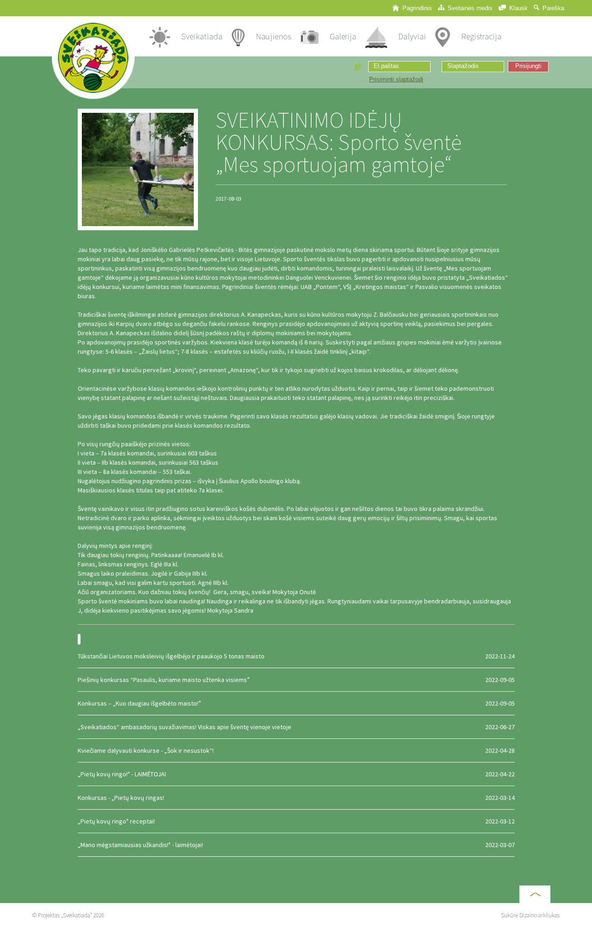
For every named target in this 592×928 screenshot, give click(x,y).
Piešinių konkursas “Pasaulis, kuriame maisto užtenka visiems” (296, 680)
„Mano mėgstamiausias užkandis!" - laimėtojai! (296, 845)
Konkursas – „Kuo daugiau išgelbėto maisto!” (296, 703)
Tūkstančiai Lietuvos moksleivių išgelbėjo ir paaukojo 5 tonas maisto (296, 656)
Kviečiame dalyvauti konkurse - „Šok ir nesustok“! (296, 750)
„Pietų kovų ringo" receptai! (296, 821)
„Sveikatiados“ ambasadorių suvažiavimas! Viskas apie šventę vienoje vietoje (296, 727)
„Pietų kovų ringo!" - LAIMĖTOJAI (296, 774)
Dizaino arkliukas (539, 915)
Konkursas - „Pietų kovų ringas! (296, 797)
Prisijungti (528, 66)
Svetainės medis (469, 8)
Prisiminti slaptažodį (396, 79)
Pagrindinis (416, 8)
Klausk (517, 8)
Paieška (552, 8)
